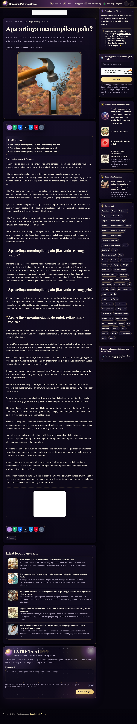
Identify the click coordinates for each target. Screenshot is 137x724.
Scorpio (115, 328)
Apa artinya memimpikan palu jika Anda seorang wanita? (35, 145)
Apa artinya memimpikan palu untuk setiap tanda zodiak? (35, 151)
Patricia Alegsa (22, 47)
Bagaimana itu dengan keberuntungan (116, 226)
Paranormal (106, 314)
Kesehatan (124, 275)
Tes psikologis (125, 333)
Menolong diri (107, 304)
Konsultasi (10, 667)
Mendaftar (116, 79)
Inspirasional (126, 260)
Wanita (112, 338)
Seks (123, 328)
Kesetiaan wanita (122, 279)
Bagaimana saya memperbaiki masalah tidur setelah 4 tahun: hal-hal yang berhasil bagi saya (55, 609)
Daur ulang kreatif (109, 255)
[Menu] (132, 3)
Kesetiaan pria (107, 279)
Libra (113, 289)
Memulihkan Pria (124, 289)
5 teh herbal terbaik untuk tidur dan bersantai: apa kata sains (47, 559)
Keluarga (124, 265)
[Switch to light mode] (126, 3)
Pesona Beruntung (109, 324)
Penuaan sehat (107, 319)
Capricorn (105, 250)
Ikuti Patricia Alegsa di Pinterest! (20, 159)
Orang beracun (107, 309)
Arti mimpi (18, 22)
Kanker (104, 265)
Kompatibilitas (119, 284)
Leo (129, 284)
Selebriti (105, 333)
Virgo (104, 338)
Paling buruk (121, 309)
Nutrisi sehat (120, 304)
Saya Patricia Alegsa (113, 11)
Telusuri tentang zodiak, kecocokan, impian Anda (116, 356)
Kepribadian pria (120, 270)
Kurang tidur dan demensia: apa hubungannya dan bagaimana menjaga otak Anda (53, 575)
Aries (114, 211)
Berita (125, 245)
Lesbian (105, 289)
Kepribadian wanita (109, 275)
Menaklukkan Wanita (110, 299)
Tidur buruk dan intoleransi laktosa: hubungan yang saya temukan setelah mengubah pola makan (52, 626)
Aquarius (105, 211)
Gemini (104, 260)
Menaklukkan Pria (109, 294)
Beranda (9, 22)
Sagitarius (105, 328)
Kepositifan (106, 270)
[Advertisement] (49, 12)
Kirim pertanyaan (85, 692)
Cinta (114, 250)
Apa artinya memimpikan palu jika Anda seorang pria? (33, 148)
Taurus (114, 333)
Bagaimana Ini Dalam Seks (112, 216)
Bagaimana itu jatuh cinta (111, 235)
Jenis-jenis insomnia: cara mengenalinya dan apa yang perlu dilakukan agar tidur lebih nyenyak (55, 592)
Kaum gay (114, 265)
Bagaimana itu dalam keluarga (113, 221)
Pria (128, 324)
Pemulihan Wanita (121, 314)
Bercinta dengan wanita (111, 245)
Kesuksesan (106, 284)
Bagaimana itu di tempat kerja (113, 231)
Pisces (121, 324)
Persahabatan (121, 319)
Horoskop (114, 260)
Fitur (121, 255)
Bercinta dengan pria (110, 240)
